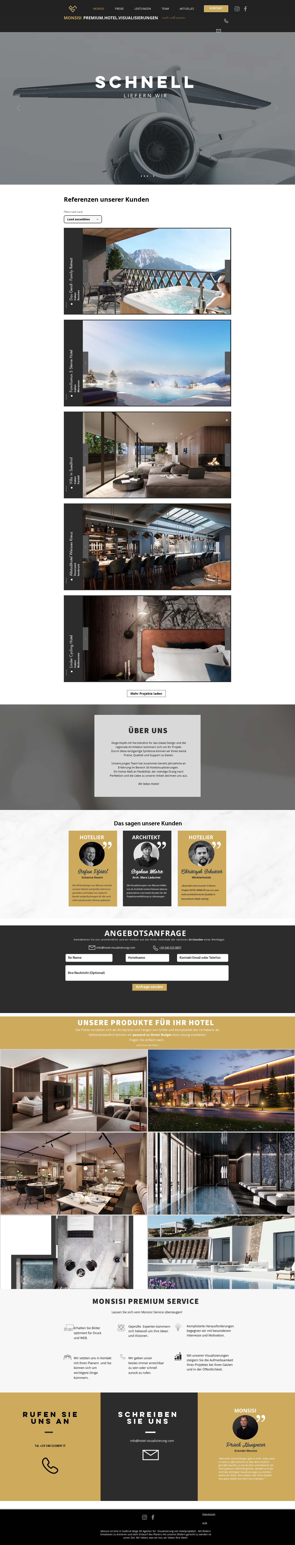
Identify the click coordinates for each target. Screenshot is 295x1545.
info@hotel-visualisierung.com (115, 948)
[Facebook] (245, 8)
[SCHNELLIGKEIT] (150, 176)
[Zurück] (18, 108)
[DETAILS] (153, 176)
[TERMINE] (147, 176)
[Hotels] (141, 176)
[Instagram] (237, 8)
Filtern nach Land (73, 212)
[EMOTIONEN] (144, 176)
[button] (71, 264)
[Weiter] (276, 108)
